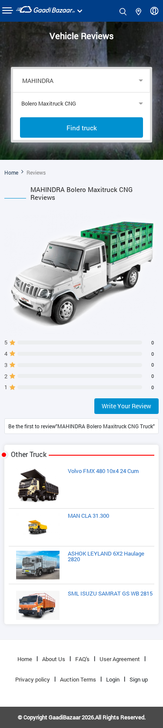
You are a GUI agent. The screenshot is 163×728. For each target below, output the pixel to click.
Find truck (82, 127)
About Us (53, 659)
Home (11, 172)
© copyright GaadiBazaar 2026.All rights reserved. (82, 717)
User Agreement (120, 659)
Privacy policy (32, 679)
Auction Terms (78, 679)
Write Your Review (126, 406)
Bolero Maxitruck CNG (48, 103)
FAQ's (82, 659)
